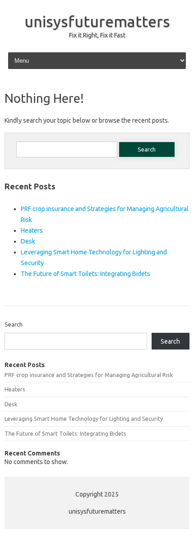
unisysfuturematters (97, 21)
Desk (28, 241)
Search (14, 324)
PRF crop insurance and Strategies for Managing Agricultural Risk (89, 375)
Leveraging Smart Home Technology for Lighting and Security (84, 418)
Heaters (32, 230)
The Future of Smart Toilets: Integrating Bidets (85, 273)
